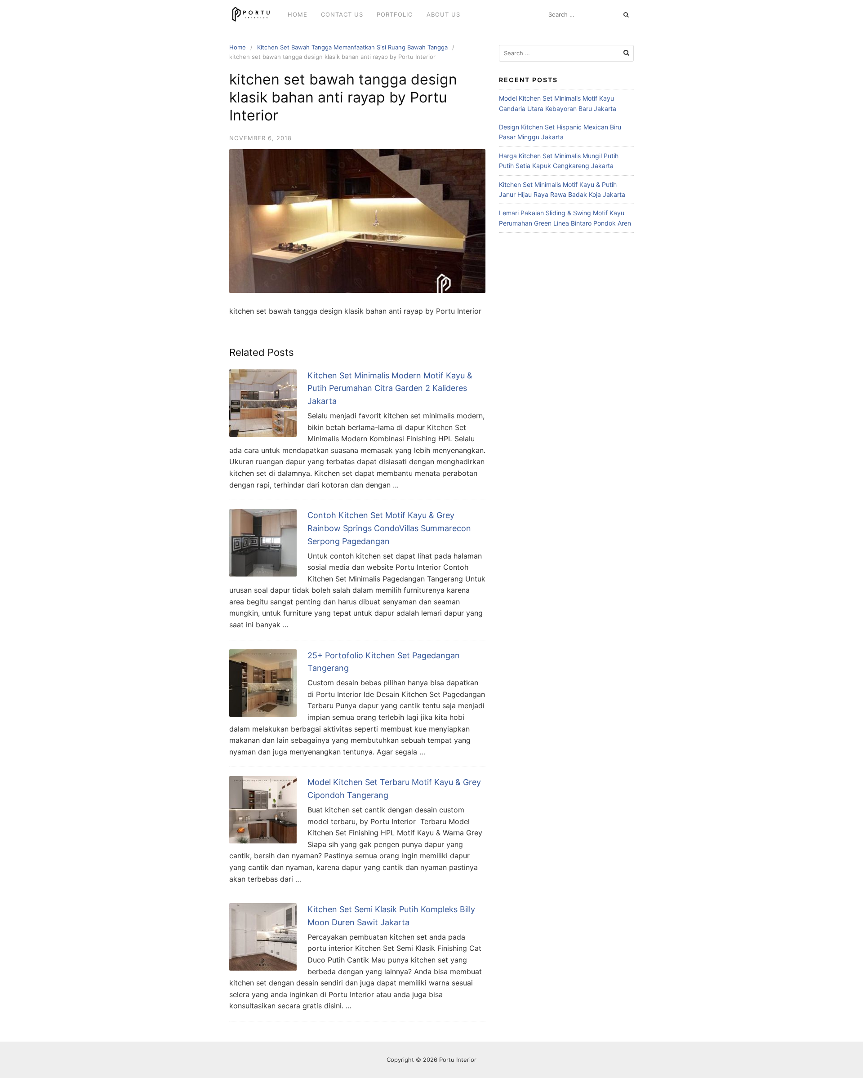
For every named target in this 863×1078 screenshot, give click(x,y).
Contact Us (342, 14)
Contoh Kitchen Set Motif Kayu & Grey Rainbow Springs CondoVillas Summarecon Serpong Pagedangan (389, 528)
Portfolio (395, 14)
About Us (443, 14)
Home (297, 14)
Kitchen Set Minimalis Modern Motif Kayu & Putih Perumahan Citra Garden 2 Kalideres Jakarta (389, 388)
